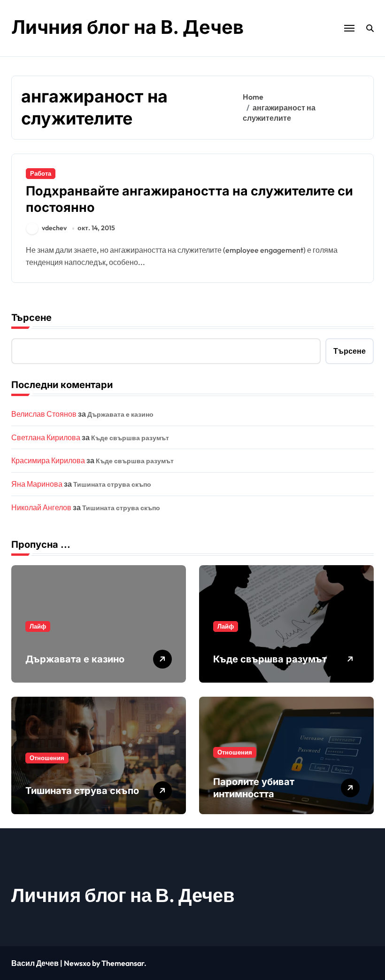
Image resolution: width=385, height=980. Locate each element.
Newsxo (77, 963)
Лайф (38, 626)
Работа (40, 173)
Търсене (31, 317)
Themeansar (122, 963)
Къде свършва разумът (130, 438)
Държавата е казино (120, 414)
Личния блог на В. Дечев (127, 27)
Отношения (47, 758)
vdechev (54, 228)
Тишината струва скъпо (112, 484)
